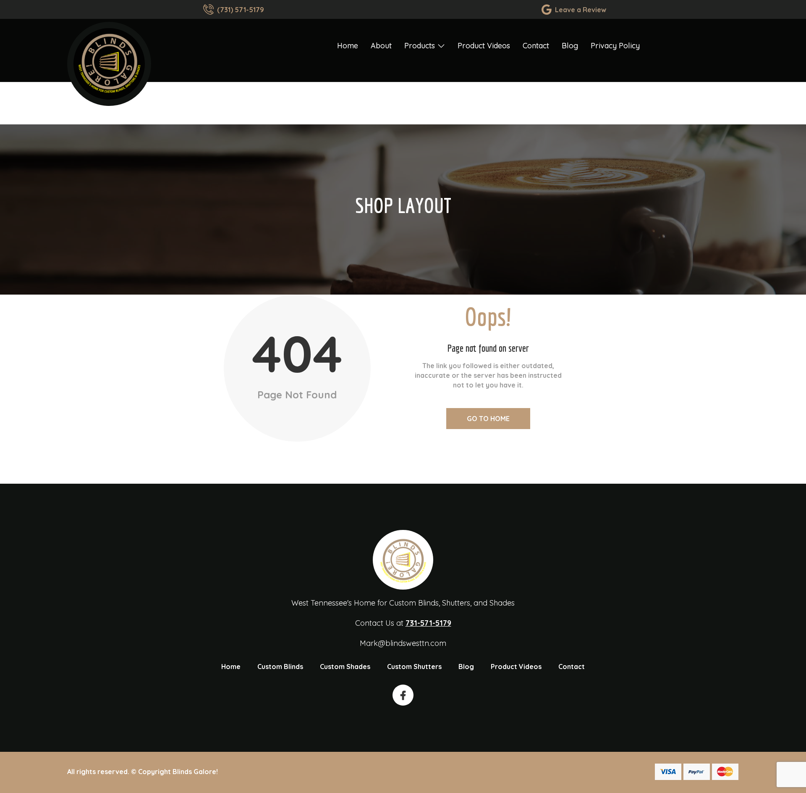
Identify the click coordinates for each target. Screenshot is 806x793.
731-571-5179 (428, 623)
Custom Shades (345, 666)
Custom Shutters (414, 666)
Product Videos (484, 45)
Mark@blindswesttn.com (403, 643)
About (381, 45)
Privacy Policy (615, 45)
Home (347, 45)
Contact (536, 45)
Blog (570, 45)
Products (419, 45)
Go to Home (488, 418)
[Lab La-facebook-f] (403, 695)
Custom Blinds (280, 666)
